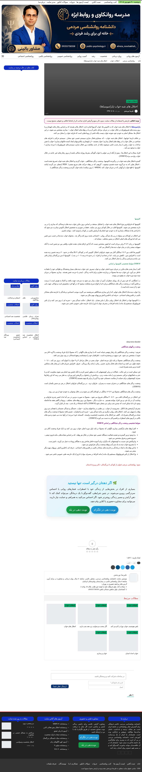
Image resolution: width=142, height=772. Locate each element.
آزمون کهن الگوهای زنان (58, 742)
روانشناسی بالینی (45, 56)
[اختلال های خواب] (61, 614)
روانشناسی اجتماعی (26, 56)
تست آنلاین (96, 2)
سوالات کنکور (62, 2)
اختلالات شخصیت (13, 304)
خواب (134, 562)
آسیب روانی (82, 56)
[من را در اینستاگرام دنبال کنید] (122, 752)
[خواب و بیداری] (92, 641)
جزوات (72, 2)
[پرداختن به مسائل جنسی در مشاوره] (6, 735)
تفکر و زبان (15, 286)
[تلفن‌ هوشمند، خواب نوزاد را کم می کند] (123, 614)
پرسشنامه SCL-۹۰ (60, 749)
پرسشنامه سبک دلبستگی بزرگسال (55, 738)
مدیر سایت (51, 2)
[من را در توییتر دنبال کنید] (126, 752)
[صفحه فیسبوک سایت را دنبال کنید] (130, 752)
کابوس (128, 562)
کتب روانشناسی (110, 2)
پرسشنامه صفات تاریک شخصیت (55, 735)
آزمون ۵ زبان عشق (60, 731)
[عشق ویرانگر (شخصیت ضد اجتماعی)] (12, 327)
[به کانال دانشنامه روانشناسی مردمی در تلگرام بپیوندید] (119, 752)
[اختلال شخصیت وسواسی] (6, 744)
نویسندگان (62, 764)
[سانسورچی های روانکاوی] (31, 290)
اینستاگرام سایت (90, 535)
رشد (93, 56)
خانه (138, 764)
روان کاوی (34, 286)
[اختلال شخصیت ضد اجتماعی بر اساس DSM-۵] (31, 327)
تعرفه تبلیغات (51, 764)
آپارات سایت (61, 535)
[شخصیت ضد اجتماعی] (12, 308)
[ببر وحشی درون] (6, 726)
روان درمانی (116, 56)
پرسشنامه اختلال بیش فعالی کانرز (55, 727)
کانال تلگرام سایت (119, 535)
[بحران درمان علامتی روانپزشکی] (31, 308)
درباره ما (41, 2)
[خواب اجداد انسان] (123, 641)
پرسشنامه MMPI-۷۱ (60, 724)
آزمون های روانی (133, 56)
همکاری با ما (73, 764)
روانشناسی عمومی (64, 56)
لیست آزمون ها (82, 2)
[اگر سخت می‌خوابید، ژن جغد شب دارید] (92, 614)
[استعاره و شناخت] (12, 290)
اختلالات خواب (132, 101)
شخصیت (103, 56)
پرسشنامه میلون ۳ (60, 745)
